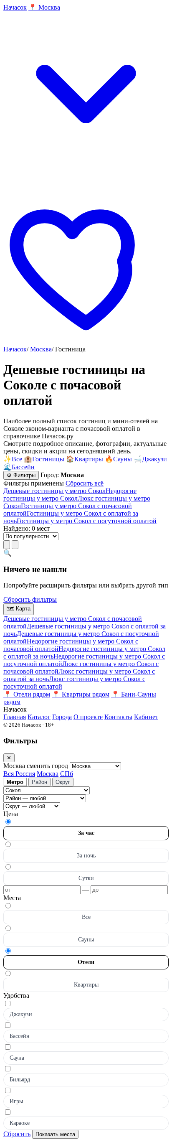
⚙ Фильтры (21, 475)
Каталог (39, 716)
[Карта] (15, 544)
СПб (66, 773)
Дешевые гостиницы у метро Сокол (54, 490)
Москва (41, 349)
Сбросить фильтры (30, 599)
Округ (63, 782)
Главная (14, 716)
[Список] (6, 544)
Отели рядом (26, 694)
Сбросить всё (85, 483)
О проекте (88, 716)
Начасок (15, 349)
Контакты (118, 716)
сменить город (48, 765)
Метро (15, 782)
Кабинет (146, 716)
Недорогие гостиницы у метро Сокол (70, 494)
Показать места (55, 1134)
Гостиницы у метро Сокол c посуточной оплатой (87, 520)
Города (62, 716)
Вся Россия (19, 773)
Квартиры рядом (80, 694)
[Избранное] (86, 341)
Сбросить (16, 1133)
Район (39, 782)
